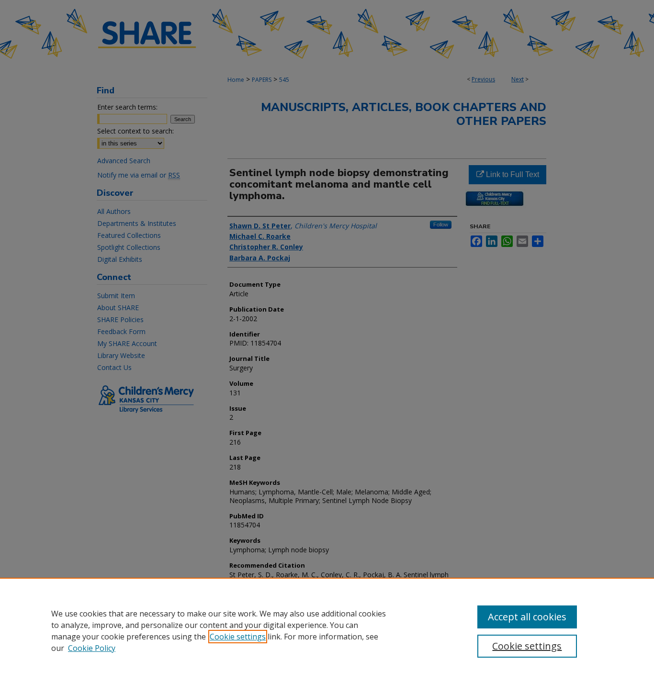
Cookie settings (238, 636)
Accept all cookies (527, 616)
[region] (327, 630)
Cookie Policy (91, 648)
